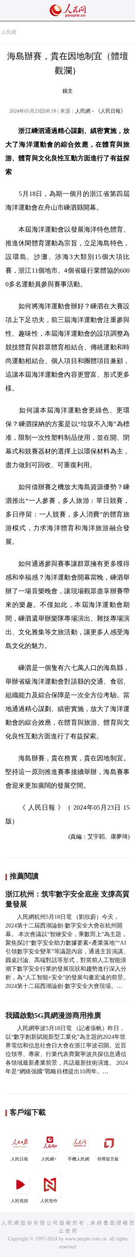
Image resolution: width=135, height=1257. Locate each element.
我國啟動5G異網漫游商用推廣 (53, 1015)
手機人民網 (78, 1159)
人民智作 (49, 1200)
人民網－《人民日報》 (100, 111)
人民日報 (19, 1159)
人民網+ (49, 1159)
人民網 (8, 32)
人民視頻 (19, 1200)
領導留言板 (108, 1159)
